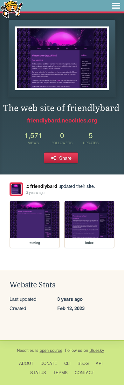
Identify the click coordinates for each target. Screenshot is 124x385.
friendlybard (43, 185)
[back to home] (11, 8)
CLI (67, 363)
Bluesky (96, 350)
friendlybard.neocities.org (62, 120)
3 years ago (35, 192)
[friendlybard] (16, 189)
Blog (83, 363)
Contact (84, 372)
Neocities (25, 350)
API (99, 363)
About (26, 363)
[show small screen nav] (116, 5)
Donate (48, 363)
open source (51, 350)
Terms (60, 372)
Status (38, 372)
